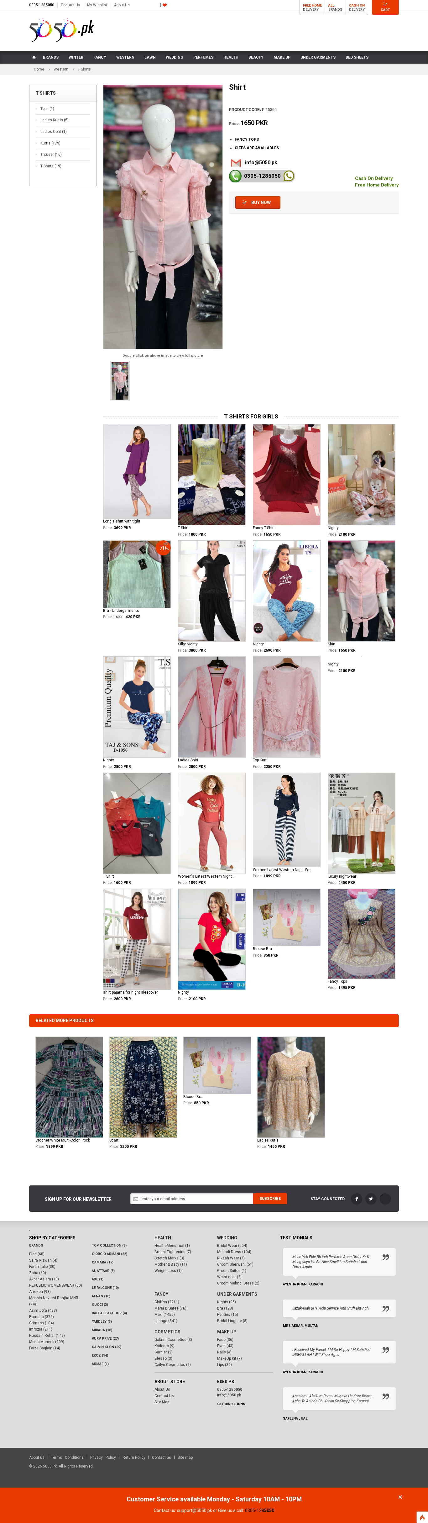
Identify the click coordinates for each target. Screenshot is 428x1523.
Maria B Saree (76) (170, 1308)
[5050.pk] (62, 30)
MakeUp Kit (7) (229, 1358)
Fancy (161, 1294)
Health (162, 1237)
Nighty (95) (226, 1302)
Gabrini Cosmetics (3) (173, 1339)
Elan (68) (36, 1254)
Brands (36, 1245)
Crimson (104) (41, 1323)
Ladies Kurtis (54, 120)
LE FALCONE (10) (105, 1288)
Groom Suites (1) (231, 1270)
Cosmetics (167, 1331)
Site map (185, 1457)
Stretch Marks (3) (169, 1258)
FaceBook (356, 1199)
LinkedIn (385, 1199)
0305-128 (41, 5)
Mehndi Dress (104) (234, 1252)
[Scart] (143, 1087)
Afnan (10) (101, 1296)
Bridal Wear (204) (232, 1245)
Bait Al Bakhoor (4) (109, 1313)
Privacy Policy (103, 1457)
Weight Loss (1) (168, 1270)
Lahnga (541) (165, 1321)
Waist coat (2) (229, 1277)
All (331, 5)
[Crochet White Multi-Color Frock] (69, 1087)
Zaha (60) (37, 1273)
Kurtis (50, 143)
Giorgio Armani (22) (109, 1254)
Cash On (357, 5)
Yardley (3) (102, 1322)
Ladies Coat (53, 131)
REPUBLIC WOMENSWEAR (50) (55, 1285)
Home (39, 69)
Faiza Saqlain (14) (44, 1348)
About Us (122, 5)
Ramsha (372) (41, 1317)
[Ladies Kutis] (291, 1087)
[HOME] (33, 57)
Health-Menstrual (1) (172, 1245)
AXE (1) (97, 1279)
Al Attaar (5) (103, 1271)
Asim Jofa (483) (43, 1310)
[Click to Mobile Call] (235, 176)
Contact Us (70, 5)
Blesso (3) (163, 1358)
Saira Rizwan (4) (43, 1260)
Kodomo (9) (164, 1346)
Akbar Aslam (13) (44, 1279)
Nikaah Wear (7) (231, 1258)
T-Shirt (183, 528)
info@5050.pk (261, 162)
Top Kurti (260, 760)
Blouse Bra (262, 949)
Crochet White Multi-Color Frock (62, 1140)
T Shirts (50, 166)
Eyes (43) (225, 1346)
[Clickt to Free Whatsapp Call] (288, 176)
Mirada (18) (102, 1330)
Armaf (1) (100, 1364)
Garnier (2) (163, 1352)
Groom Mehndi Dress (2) (238, 1283)
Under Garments (237, 1294)
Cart (385, 10)
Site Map (161, 1402)
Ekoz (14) (100, 1355)
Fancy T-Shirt (264, 528)
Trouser (51, 154)
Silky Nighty (188, 644)
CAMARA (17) (102, 1262)
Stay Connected (328, 1199)
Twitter (371, 1199)
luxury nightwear (342, 876)
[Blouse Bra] (217, 1065)
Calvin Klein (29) (106, 1347)
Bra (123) (225, 1308)
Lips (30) (224, 1365)
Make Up (227, 1331)
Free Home (312, 5)
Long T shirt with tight (121, 521)
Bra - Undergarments (121, 610)
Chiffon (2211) (166, 1302)
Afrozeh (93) (40, 1291)
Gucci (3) (100, 1305)
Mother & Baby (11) (170, 1264)
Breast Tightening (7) (172, 1252)
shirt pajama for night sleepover (130, 992)
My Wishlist (97, 5)
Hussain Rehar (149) (47, 1335)
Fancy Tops (337, 981)
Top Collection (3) (109, 1245)
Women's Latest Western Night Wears (208, 876)
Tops (47, 109)
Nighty (333, 528)
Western (61, 69)
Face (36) (225, 1339)
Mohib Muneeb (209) (46, 1342)
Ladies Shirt (188, 760)
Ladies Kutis (268, 1140)
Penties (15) (227, 1314)
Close (400, 1497)
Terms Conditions (67, 1457)
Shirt (332, 644)
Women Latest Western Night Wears (283, 870)
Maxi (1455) (164, 1314)
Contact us (161, 1457)
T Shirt (108, 876)
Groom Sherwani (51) (235, 1264)
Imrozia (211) (40, 1329)
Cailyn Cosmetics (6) (172, 1365)
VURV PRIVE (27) (105, 1339)
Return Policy (134, 1457)
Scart (113, 1140)
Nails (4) (224, 1352)
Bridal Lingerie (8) (232, 1321)
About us (36, 1457)
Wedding (227, 1237)
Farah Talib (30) (42, 1266)
